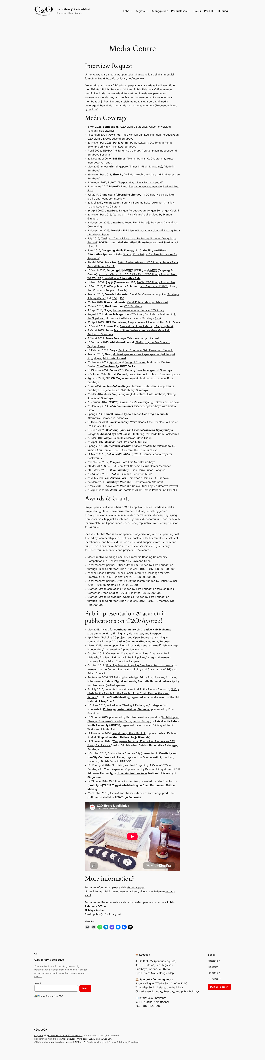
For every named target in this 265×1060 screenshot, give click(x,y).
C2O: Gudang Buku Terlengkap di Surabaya (145, 370)
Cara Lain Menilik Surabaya (138, 462)
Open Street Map (145, 973)
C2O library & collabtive (73, 9)
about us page (135, 887)
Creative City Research (131, 580)
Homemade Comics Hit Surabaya (148, 478)
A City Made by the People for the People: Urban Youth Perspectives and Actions (133, 693)
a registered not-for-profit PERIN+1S (67, 1042)
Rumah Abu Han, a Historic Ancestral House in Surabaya (122, 450)
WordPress (82, 1038)
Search (37, 983)
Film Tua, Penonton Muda (136, 474)
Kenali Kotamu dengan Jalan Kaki (147, 302)
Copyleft (38, 1035)
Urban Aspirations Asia (132, 773)
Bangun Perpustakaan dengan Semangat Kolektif (149, 210)
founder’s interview (113, 198)
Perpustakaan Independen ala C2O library (138, 310)
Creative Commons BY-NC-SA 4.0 (65, 1035)
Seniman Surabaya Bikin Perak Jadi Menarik (145, 350)
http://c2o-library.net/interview (125, 78)
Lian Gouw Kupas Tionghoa (148, 470)
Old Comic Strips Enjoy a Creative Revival (152, 486)
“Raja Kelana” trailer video (142, 214)
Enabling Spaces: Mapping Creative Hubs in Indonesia (139, 665)
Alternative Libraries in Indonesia (107, 418)
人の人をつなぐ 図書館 (154, 286)
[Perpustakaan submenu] (190, 11)
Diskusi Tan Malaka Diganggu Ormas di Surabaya (149, 402)
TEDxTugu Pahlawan (128, 797)
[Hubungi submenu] (230, 11)
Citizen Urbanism (127, 564)
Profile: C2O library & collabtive (156, 282)
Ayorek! (114, 362)
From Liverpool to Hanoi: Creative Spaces (154, 374)
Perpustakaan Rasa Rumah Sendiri (140, 182)
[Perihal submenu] (214, 11)
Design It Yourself (135, 362)
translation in (121, 278)
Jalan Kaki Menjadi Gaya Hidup (132, 438)
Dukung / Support (219, 986)
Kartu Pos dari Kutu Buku (132, 442)
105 (122, 298)
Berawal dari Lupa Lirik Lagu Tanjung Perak (146, 326)
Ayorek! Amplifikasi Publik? (128, 733)
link (158, 318)
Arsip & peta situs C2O (51, 996)
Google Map (166, 973)
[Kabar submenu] (132, 11)
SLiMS (92, 1038)
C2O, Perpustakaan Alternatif (145, 482)
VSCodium (106, 1038)
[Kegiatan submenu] (148, 11)
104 (114, 298)
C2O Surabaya (133, 306)
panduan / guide (165, 961)
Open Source (68, 1038)
